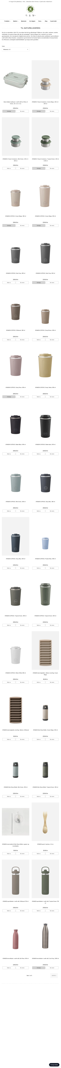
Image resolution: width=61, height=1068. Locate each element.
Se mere (22, 111)
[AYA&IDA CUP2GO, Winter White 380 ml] (15, 650)
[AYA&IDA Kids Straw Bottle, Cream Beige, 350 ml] (45, 708)
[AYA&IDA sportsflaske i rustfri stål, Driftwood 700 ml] (15, 879)
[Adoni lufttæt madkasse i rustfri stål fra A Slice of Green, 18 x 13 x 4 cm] (15, 79)
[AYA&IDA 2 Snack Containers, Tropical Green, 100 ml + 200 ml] (45, 136)
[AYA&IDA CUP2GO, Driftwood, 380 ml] (15, 308)
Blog (46, 21)
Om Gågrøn (32, 21)
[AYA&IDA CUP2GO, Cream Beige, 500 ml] (45, 194)
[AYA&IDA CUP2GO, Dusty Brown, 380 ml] (45, 308)
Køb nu (9, 168)
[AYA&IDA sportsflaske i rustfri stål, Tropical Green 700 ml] (45, 879)
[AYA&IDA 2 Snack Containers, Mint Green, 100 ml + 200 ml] (15, 136)
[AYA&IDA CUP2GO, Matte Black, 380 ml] (15, 422)
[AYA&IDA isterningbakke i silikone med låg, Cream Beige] (45, 650)
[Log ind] (29, 15)
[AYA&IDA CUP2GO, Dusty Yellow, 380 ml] (45, 365)
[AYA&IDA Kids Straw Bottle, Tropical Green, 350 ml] (45, 765)
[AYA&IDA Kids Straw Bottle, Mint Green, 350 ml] (15, 765)
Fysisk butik (53, 21)
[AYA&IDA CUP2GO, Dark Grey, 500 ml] (45, 251)
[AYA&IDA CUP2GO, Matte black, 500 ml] (45, 422)
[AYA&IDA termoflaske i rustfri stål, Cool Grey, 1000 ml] (45, 936)
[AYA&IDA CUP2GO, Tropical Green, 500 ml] (45, 593)
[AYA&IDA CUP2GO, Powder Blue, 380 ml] (45, 536)
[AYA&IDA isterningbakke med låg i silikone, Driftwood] (15, 708)
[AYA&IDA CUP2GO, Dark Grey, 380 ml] (15, 251)
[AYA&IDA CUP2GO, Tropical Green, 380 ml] (15, 593)
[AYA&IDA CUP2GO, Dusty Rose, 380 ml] (15, 365)
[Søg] (26, 15)
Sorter (3, 46)
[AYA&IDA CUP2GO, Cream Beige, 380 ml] (15, 194)
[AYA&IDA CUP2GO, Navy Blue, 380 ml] (45, 479)
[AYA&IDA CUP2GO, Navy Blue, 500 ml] (15, 536)
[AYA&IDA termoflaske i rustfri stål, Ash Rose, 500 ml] (15, 936)
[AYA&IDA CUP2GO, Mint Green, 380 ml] (15, 479)
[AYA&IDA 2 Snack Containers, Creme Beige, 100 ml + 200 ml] (45, 79)
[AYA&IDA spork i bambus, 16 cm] (45, 822)
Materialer (23, 21)
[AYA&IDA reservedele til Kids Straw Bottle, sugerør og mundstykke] (15, 822)
